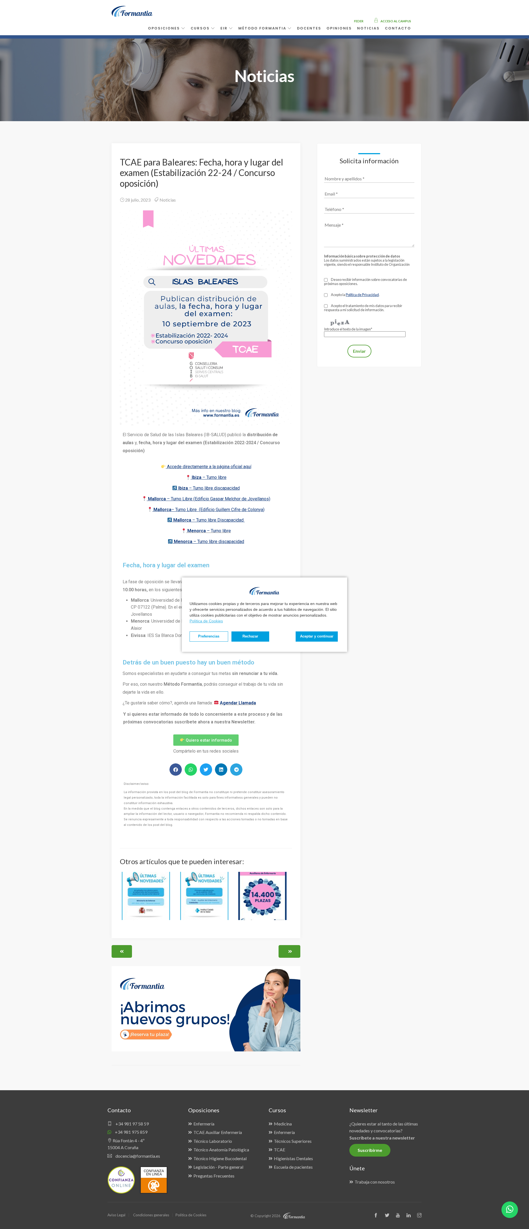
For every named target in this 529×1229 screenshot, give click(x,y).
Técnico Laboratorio (212, 1141)
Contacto (398, 28)
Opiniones (339, 28)
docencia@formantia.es (137, 1156)
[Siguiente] (289, 951)
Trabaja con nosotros (375, 1181)
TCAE (279, 1149)
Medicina (283, 1123)
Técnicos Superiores (293, 1141)
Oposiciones (164, 28)
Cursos (201, 28)
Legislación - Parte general (218, 1167)
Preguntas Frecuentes (213, 1175)
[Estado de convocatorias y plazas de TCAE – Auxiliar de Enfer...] (264, 899)
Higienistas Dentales (293, 1158)
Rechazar (250, 636)
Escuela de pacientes (293, 1167)
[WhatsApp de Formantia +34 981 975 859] (509, 1209)
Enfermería (203, 1123)
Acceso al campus (395, 21)
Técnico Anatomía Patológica (221, 1149)
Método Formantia (263, 28)
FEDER (358, 21)
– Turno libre (209, 530)
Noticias (168, 199)
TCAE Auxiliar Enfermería (217, 1132)
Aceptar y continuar (316, 636)
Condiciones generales (151, 1215)
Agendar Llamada (238, 703)
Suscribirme (370, 1150)
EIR (224, 28)
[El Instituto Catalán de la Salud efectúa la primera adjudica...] (206, 899)
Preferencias (208, 636)
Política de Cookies (206, 621)
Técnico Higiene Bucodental (220, 1158)
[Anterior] (122, 951)
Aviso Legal (116, 1215)
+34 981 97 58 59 (132, 1123)
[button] (175, 769)
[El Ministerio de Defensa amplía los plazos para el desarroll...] (148, 899)
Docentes (309, 28)
